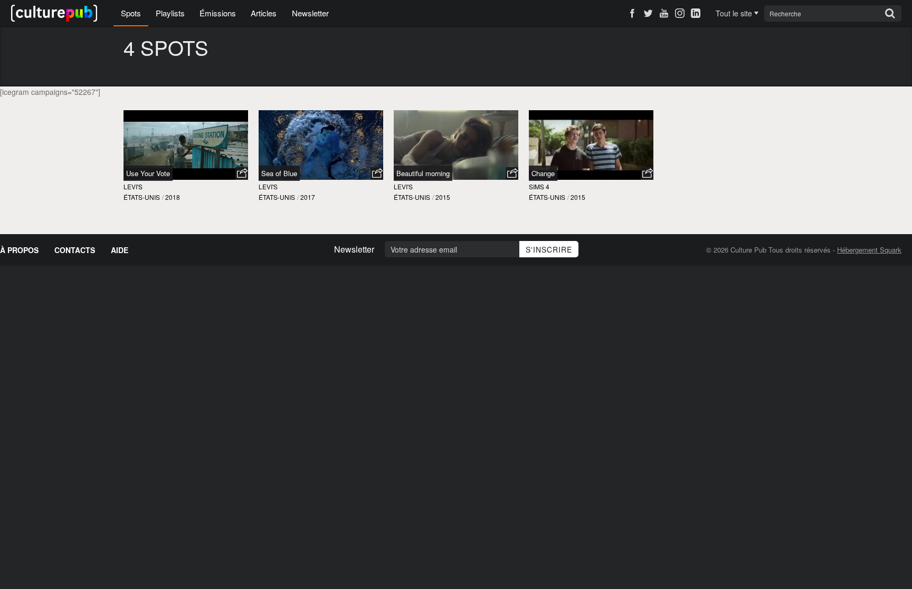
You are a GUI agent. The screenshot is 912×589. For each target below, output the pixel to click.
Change (543, 173)
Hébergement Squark (869, 250)
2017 (307, 196)
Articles (264, 12)
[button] (241, 173)
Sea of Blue (279, 173)
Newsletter (310, 12)
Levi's (133, 186)
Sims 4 (539, 186)
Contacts (74, 250)
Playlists (170, 12)
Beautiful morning (423, 173)
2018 (172, 196)
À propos (19, 250)
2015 (442, 196)
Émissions (218, 12)
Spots (131, 12)
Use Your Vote (148, 173)
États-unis (142, 196)
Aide (119, 250)
